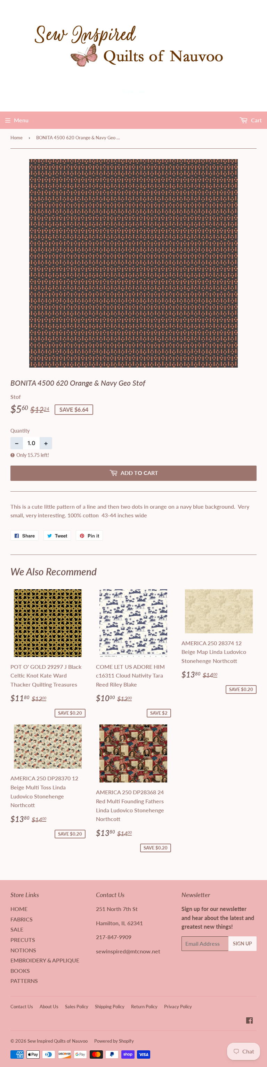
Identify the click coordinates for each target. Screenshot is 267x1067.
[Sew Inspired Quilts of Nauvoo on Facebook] (249, 1021)
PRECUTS (22, 939)
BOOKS (20, 970)
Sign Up (242, 943)
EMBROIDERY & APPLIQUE (44, 960)
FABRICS (21, 919)
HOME (18, 908)
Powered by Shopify (114, 1041)
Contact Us (21, 1006)
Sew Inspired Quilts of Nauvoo (57, 1041)
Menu (21, 120)
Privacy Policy (178, 1006)
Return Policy (144, 1006)
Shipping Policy (109, 1006)
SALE (16, 929)
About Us (49, 1006)
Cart (256, 120)
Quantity (20, 431)
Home (16, 137)
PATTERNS (24, 980)
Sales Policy (76, 1006)
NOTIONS (23, 950)
